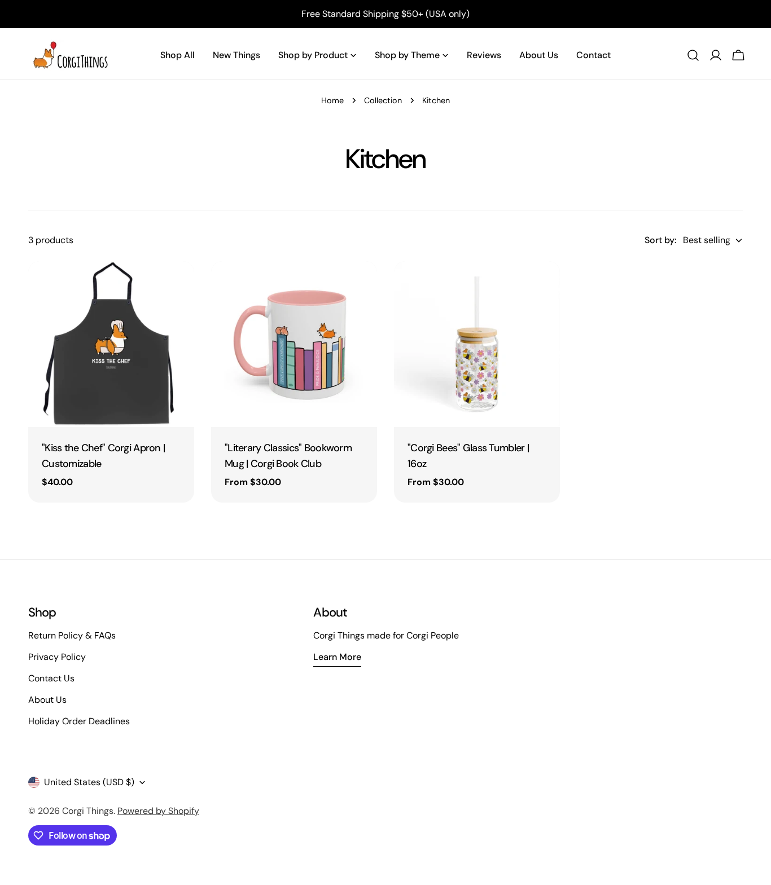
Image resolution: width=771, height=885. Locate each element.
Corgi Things (87, 811)
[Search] (693, 55)
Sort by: (660, 240)
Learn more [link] (337, 657)
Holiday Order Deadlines (79, 721)
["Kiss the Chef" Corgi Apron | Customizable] (111, 344)
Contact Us (51, 678)
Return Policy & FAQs (72, 635)
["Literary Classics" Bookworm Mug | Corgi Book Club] (294, 344)
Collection (383, 100)
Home (332, 100)
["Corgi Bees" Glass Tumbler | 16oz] (477, 344)
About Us (47, 700)
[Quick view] (177, 286)
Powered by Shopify (158, 811)
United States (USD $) (89, 782)
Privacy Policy (57, 657)
